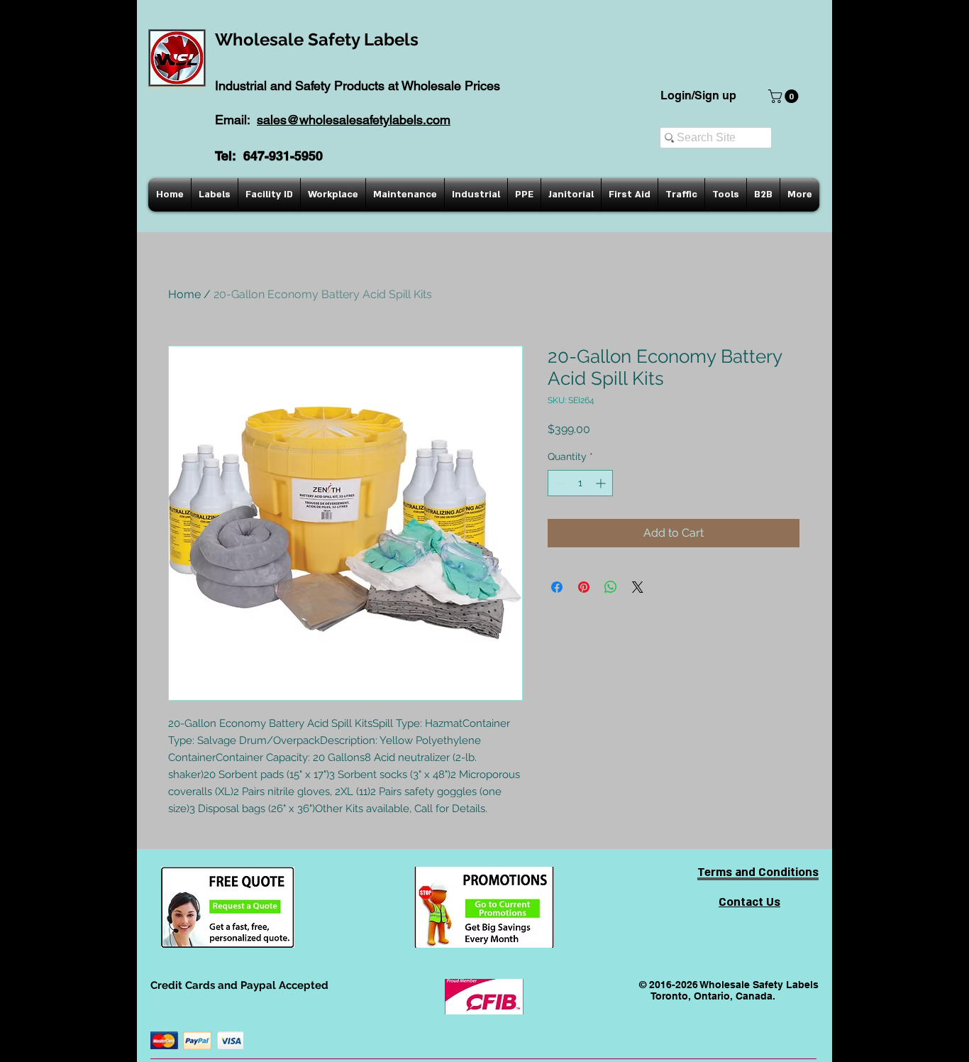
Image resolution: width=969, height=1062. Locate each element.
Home (184, 294)
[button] (785, 96)
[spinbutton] (580, 483)
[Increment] (602, 483)
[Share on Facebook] (556, 587)
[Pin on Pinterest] (583, 587)
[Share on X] (637, 587)
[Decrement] (558, 483)
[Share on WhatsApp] (610, 587)
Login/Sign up (698, 95)
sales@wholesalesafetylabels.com (353, 119)
